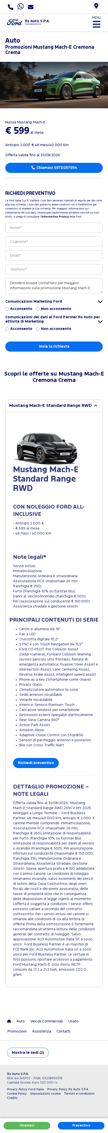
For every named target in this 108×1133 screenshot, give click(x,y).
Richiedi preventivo (36, 763)
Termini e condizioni (79, 1093)
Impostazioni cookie (45, 1093)
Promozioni (17, 1031)
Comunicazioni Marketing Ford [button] (33, 301)
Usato (73, 1021)
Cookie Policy (17, 1093)
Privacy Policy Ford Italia (25, 1089)
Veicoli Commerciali (46, 1021)
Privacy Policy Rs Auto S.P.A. (68, 1089)
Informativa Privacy (55, 217)
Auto (21, 1021)
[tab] (54, 406)
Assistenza (41, 1031)
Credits (12, 1098)
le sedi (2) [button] (28, 1052)
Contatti (63, 1031)
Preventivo (81, 1125)
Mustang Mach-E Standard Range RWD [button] (50, 406)
